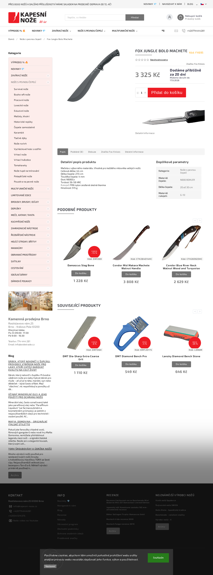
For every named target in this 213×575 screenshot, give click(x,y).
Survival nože (21, 89)
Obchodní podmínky (68, 528)
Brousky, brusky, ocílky (25, 201)
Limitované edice (21, 195)
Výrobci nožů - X (164, 519)
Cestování (17, 268)
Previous (195, 220)
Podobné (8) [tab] (77, 151)
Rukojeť (65, 185)
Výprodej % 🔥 (19, 62)
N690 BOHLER (187, 179)
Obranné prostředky (23, 254)
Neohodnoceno (159, 60)
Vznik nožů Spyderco (166, 500)
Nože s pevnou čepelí (23, 82)
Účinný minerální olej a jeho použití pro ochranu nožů (27, 396)
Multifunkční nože (22, 188)
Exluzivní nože (21, 110)
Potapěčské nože (23, 176)
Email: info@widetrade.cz (21, 344)
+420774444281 (22, 511)
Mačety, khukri (21, 116)
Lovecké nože (21, 105)
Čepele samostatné (24, 127)
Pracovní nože (21, 100)
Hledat (135, 17)
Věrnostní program (67, 524)
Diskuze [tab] (92, 151)
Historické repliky (23, 121)
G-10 (182, 194)
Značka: (195, 63)
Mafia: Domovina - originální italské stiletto (27, 423)
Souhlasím (158, 558)
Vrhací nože (20, 154)
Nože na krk (20, 143)
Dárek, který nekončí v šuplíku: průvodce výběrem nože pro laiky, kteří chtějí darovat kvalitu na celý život (29, 365)
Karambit (19, 132)
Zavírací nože (19, 75)
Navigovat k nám (172, 4)
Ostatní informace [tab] (134, 151)
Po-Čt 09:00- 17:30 (18, 332)
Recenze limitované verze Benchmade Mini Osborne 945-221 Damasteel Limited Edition (127, 501)
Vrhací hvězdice (22, 159)
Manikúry (17, 248)
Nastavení (50, 566)
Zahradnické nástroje (24, 228)
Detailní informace (145, 133)
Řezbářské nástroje (23, 234)
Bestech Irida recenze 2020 (120, 519)
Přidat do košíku (166, 92)
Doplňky (16, 208)
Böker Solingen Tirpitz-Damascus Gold (125, 514)
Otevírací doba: (16, 330)
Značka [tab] (110, 151)
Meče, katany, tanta (22, 215)
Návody (61, 519)
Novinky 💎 (150, 4)
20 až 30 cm (186, 187)
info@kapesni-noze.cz (25, 506)
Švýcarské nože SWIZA (167, 505)
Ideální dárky (19, 274)
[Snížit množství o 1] (137, 92)
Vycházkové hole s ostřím (27, 149)
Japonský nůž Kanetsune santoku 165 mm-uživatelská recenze (126, 508)
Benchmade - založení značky (170, 515)
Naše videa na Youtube (25, 520)
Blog (190, 4)
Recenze (62, 515)
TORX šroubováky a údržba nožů (30, 448)
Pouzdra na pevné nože (26, 181)
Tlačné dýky (20, 138)
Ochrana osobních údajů (70, 533)
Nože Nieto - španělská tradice (171, 510)
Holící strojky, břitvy (23, 241)
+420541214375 (16, 515)
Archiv (15, 475)
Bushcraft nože (22, 94)
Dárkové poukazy (21, 281)
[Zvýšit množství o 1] (145, 92)
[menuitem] (18, 31)
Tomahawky (20, 165)
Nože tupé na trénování (26, 170)
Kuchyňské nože (20, 221)
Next (200, 220)
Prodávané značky (67, 538)
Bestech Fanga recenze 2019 (120, 524)
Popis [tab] (63, 151)
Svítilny (16, 261)
